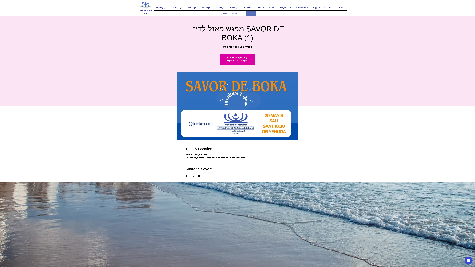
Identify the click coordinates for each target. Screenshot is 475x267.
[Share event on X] (192, 176)
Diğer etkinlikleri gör (237, 60)
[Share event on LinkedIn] (199, 176)
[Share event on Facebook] (186, 176)
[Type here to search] (250, 13)
